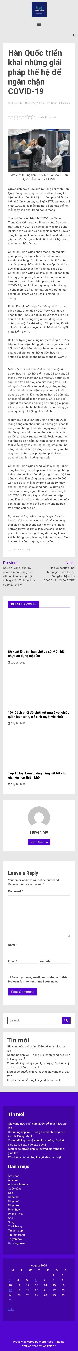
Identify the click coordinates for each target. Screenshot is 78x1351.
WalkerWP (49, 1345)
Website (45, 961)
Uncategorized (17, 1243)
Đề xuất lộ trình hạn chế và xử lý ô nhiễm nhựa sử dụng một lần (37, 654)
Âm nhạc (13, 1176)
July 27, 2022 (35, 103)
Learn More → (39, 842)
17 (10, 1290)
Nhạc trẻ (13, 1205)
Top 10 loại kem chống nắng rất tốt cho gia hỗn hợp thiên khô (37, 775)
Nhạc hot (13, 1197)
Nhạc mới (14, 1201)
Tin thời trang (16, 1234)
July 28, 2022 (17, 662)
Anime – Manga (18, 1184)
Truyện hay (15, 1238)
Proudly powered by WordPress (33, 1341)
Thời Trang (51, 103)
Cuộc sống (15, 1188)
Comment (15, 891)
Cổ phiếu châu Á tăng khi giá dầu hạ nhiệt (33, 1080)
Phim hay (14, 1209)
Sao (10, 1217)
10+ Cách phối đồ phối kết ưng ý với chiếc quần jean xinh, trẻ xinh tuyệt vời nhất (38, 715)
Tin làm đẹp (15, 1230)
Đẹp (10, 1192)
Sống (11, 1222)
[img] (39, 25)
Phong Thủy (15, 1213)
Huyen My (16, 103)
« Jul (11, 1309)
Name (12, 944)
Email (12, 961)
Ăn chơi (13, 1180)
